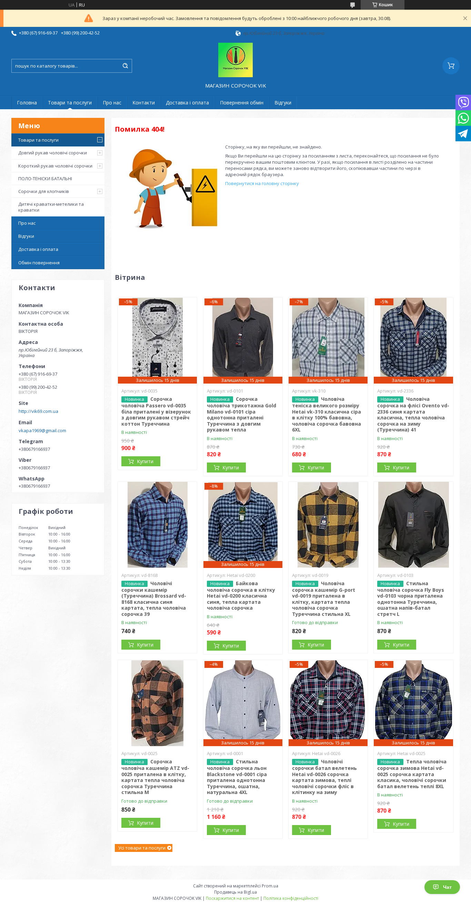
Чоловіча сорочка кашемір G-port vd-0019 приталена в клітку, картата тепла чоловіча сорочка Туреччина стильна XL (323, 598)
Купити (145, 461)
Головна (27, 102)
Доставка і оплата (187, 102)
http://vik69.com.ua (38, 411)
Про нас (112, 102)
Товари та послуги (70, 102)
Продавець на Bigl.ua (235, 892)
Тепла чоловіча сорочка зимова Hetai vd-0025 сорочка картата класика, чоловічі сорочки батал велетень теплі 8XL (412, 774)
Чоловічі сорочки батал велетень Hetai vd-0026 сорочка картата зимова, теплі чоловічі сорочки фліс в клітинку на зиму (324, 776)
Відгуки (282, 102)
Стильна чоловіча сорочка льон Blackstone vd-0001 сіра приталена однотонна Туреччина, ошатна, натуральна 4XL (237, 776)
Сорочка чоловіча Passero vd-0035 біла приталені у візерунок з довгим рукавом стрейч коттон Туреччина (156, 411)
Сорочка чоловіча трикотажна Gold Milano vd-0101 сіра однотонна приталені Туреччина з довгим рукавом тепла (241, 414)
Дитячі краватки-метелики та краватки (51, 207)
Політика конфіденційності (290, 898)
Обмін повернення (39, 263)
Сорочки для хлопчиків (43, 191)
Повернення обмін (241, 102)
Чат (447, 887)
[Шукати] (125, 66)
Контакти (143, 102)
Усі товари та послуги (142, 848)
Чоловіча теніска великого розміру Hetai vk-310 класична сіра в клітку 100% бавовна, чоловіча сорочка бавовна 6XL (326, 414)
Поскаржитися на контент (232, 898)
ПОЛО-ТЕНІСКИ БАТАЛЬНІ (45, 178)
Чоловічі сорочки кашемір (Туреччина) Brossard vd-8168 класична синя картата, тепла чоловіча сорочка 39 (153, 598)
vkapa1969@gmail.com (42, 430)
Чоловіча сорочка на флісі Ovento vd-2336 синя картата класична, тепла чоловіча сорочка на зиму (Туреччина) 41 (413, 414)
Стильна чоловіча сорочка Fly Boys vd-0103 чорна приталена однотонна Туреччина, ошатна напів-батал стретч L (410, 598)
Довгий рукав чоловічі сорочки (52, 153)
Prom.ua (270, 886)
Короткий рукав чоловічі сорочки (55, 166)
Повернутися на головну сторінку (262, 183)
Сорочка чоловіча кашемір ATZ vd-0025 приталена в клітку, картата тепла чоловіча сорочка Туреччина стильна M (155, 776)
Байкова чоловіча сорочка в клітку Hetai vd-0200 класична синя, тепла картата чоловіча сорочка (241, 595)
